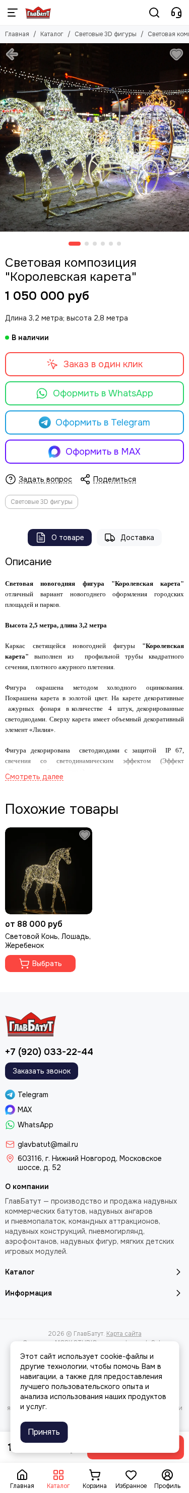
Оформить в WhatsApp (103, 393)
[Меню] (12, 12)
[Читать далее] (34, 777)
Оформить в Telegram (102, 422)
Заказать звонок (42, 1071)
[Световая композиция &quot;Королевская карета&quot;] (94, 137)
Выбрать (47, 963)
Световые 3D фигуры (106, 34)
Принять (44, 1432)
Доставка (137, 537)
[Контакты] (176, 12)
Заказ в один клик (103, 364)
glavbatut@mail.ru (48, 1144)
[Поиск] (154, 12)
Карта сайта (124, 1334)
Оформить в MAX (103, 451)
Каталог (52, 34)
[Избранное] (176, 54)
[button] (75, 244)
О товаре (67, 537)
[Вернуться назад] (12, 54)
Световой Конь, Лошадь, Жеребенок (48, 941)
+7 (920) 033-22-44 (49, 1051)
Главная (17, 34)
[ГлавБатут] (38, 13)
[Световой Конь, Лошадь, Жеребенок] (48, 870)
